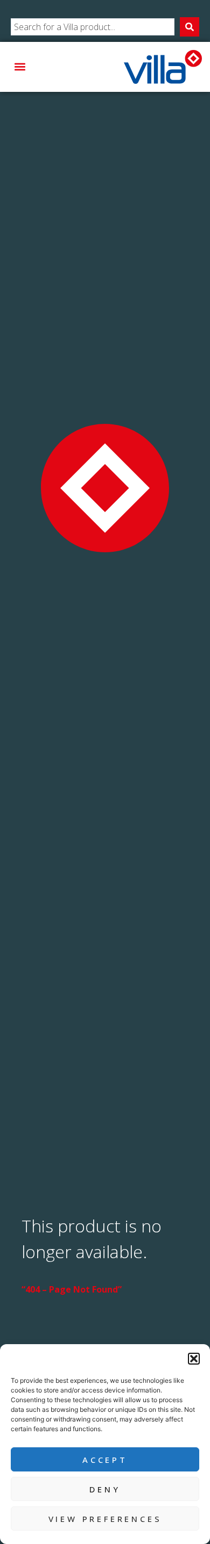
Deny (104, 1489)
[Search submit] (189, 27)
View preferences (105, 1518)
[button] (193, 1358)
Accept (105, 1459)
